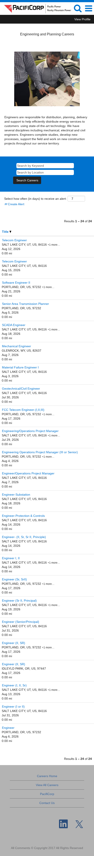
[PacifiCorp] (35, 8)
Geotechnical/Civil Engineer (21, 388)
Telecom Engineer (14, 240)
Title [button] (5, 231)
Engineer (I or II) (13, 706)
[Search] (77, 8)
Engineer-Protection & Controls (23, 515)
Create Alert (15, 204)
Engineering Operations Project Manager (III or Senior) (40, 452)
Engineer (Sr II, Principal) (19, 600)
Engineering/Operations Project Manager (30, 431)
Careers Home (47, 776)
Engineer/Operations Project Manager (28, 473)
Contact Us (47, 803)
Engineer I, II (11, 558)
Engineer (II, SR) (13, 643)
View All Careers (47, 785)
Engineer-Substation (16, 494)
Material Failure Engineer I (20, 367)
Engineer (8, 727)
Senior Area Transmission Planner (25, 304)
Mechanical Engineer (16, 346)
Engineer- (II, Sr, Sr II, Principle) (24, 537)
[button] (88, 8)
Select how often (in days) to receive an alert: (35, 198)
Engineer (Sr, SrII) (14, 579)
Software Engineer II (16, 282)
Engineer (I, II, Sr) (14, 685)
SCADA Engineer (13, 325)
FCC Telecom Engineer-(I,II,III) (23, 410)
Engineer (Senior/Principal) (20, 621)
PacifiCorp (47, 794)
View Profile (82, 19)
